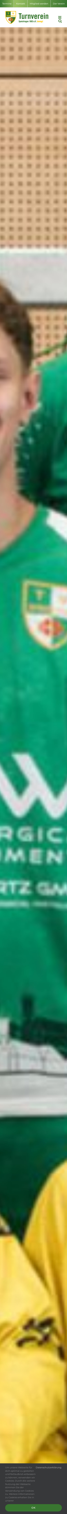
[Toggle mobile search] (60, 21)
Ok (33, 1507)
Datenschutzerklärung (48, 1467)
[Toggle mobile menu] (60, 17)
